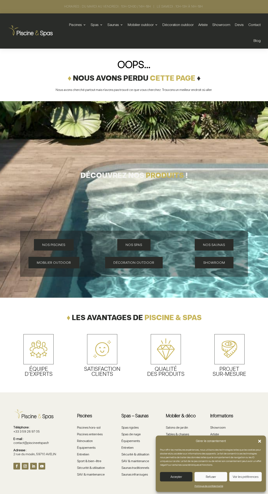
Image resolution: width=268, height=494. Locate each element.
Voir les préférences (245, 477)
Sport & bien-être (89, 461)
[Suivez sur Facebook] (16, 466)
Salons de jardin (177, 427)
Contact (254, 24)
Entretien (83, 454)
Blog (257, 40)
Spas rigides (130, 427)
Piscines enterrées (90, 434)
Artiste (203, 24)
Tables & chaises (177, 434)
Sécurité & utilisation (91, 468)
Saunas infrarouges (134, 474)
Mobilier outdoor (141, 24)
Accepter (176, 477)
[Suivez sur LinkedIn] (33, 466)
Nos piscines (53, 245)
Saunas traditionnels (135, 468)
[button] (260, 441)
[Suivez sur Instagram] (25, 466)
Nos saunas (214, 245)
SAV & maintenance (91, 474)
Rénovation (85, 441)
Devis (239, 24)
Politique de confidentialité (209, 486)
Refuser (211, 477)
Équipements (86, 448)
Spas (95, 24)
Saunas (113, 24)
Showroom (221, 24)
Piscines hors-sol (88, 427)
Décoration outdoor (178, 24)
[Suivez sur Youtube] (42, 466)
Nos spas (134, 245)
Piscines (75, 24)
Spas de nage (131, 434)
